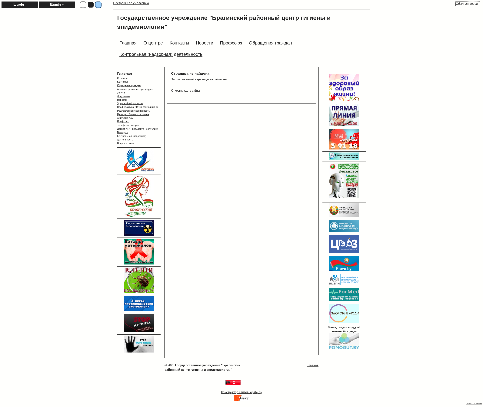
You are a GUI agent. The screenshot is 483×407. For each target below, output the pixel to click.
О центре (122, 78)
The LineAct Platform (474, 404)
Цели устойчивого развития (133, 114)
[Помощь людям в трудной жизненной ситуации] (344, 348)
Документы (123, 96)
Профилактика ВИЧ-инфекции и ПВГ (138, 107)
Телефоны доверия (128, 125)
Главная (124, 73)
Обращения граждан (129, 85)
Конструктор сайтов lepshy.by (241, 392)
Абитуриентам (125, 118)
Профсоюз (123, 121)
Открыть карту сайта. (186, 90)
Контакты (122, 81)
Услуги (121, 92)
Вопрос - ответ (125, 143)
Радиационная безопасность (133, 110)
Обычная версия (467, 3)
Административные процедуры (134, 89)
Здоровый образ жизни (130, 103)
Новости (122, 99)
